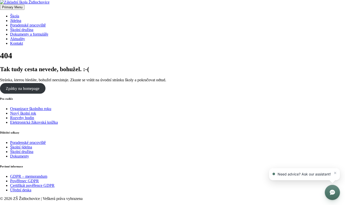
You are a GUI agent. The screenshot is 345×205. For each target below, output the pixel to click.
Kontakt (16, 43)
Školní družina (21, 30)
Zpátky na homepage (22, 88)
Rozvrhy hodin (22, 118)
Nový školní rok (23, 113)
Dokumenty (19, 156)
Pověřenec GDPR (24, 181)
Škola (14, 16)
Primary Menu (12, 7)
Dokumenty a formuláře (29, 34)
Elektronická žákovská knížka (34, 122)
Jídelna (15, 20)
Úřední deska (20, 190)
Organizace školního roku (30, 109)
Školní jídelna (21, 147)
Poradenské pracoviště (28, 25)
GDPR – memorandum (28, 176)
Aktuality (17, 39)
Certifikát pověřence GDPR (32, 185)
